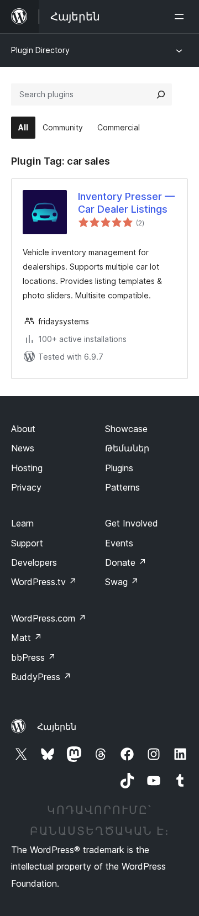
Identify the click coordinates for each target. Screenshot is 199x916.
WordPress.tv (44, 581)
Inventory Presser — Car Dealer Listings (126, 203)
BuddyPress (41, 676)
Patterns (122, 487)
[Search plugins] (161, 94)
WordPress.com (48, 618)
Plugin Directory (40, 50)
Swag (122, 581)
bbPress (33, 657)
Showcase (126, 428)
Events (119, 543)
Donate (125, 562)
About (23, 428)
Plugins (119, 467)
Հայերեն (56, 726)
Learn (22, 523)
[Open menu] (181, 16)
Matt (26, 637)
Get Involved (131, 523)
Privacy (26, 487)
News (22, 448)
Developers (34, 562)
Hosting (27, 467)
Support (27, 543)
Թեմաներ (127, 448)
